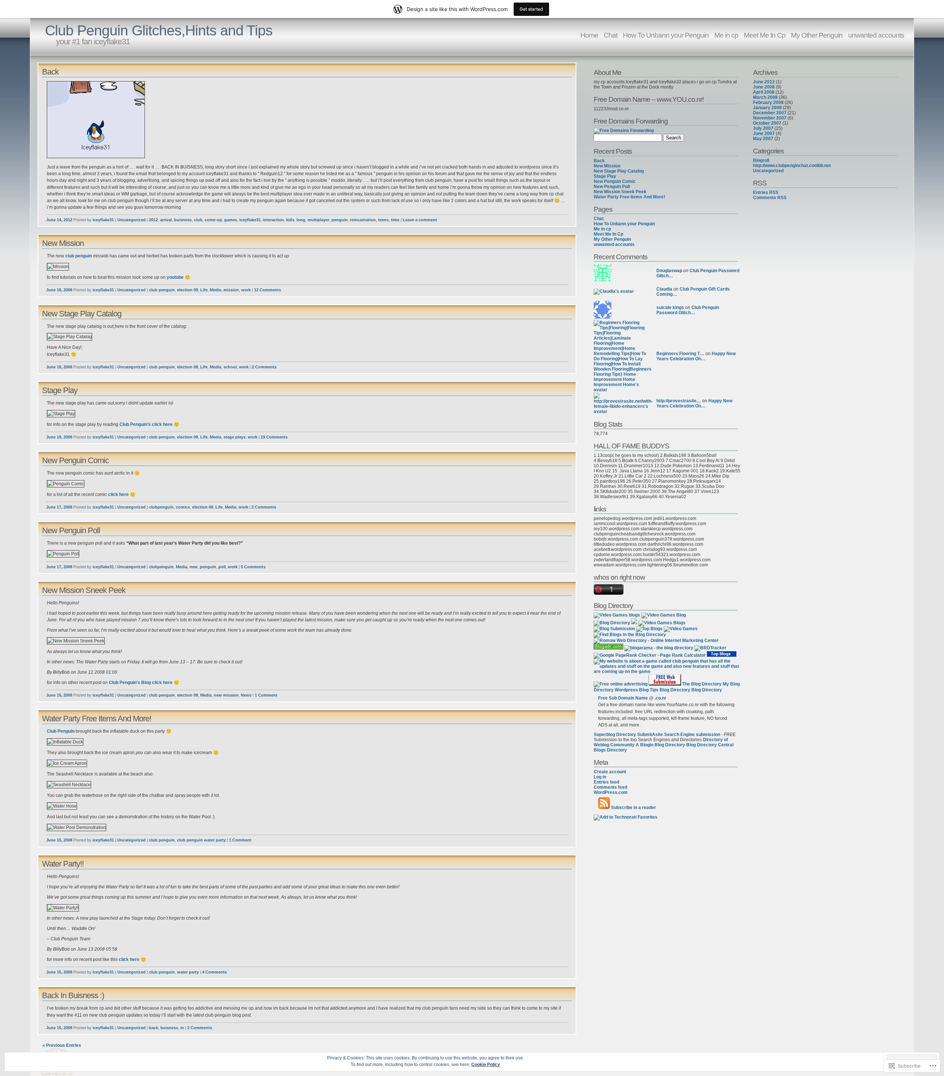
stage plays (234, 437)
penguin (340, 220)
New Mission (63, 243)
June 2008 (764, 87)
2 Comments (264, 367)
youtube (175, 277)
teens (383, 220)
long (300, 220)
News (246, 695)
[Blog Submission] (614, 628)
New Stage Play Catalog (81, 313)
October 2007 (767, 123)
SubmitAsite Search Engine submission (678, 734)
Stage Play (59, 390)
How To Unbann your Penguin (666, 35)
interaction (273, 220)
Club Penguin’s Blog (130, 682)
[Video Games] (681, 628)
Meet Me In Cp (764, 35)
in (182, 1027)
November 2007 (770, 118)
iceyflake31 (103, 220)
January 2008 (767, 107)
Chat (610, 35)
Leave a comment (420, 220)
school (230, 367)
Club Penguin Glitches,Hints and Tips (159, 30)
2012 (153, 220)
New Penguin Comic (75, 460)
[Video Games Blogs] (662, 622)
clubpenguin (161, 507)
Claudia (664, 289)
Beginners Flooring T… (680, 353)
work (246, 290)
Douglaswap (669, 270)
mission (231, 290)
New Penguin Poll (71, 530)
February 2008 (768, 102)
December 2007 (770, 112)
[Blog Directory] (612, 622)
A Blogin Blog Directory (660, 744)
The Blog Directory (702, 684)
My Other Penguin (817, 35)
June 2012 (764, 81)
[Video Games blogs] (617, 615)
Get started (531, 9)
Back (50, 71)
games (230, 220)
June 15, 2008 (59, 695)
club (198, 220)
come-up (213, 220)
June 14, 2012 (59, 220)
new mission (226, 695)
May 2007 (763, 138)
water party (188, 972)
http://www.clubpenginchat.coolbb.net (792, 165)
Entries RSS (765, 192)
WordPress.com (611, 792)
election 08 (187, 290)
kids (290, 220)
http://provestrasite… (678, 400)
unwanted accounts (876, 35)
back (153, 1027)
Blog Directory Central (709, 744)
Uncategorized (131, 220)
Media (215, 290)
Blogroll (761, 160)
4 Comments (214, 972)
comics (183, 507)
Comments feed (610, 787)
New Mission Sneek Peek (83, 590)
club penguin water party (201, 840)
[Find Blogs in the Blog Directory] (630, 634)
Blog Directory (675, 690)
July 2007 (763, 128)
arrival (166, 220)
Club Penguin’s (135, 424)
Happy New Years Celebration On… (696, 356)
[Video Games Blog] (663, 615)
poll (222, 567)
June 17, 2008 (59, 507)
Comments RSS (770, 197)
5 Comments (253, 567)
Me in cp (726, 35)
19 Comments (274, 437)
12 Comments (267, 290)
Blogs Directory (610, 750)
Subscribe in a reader (633, 807)
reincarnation (363, 220)
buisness (183, 220)
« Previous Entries (61, 1045)
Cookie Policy (485, 1064)
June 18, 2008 (59, 290)
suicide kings (670, 307)
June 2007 (764, 133)
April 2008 (763, 92)
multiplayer (318, 220)
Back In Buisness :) (73, 995)
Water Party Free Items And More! (96, 718)
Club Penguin (60, 731)
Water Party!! (63, 863)
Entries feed (606, 782)
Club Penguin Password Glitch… (687, 310)
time (395, 220)
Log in (600, 777)
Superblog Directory (615, 734)
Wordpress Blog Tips (637, 690)
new (194, 567)
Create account (610, 771)
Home (589, 35)
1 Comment (266, 695)
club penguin (78, 255)
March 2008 (765, 97)
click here (162, 424)
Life (204, 290)
